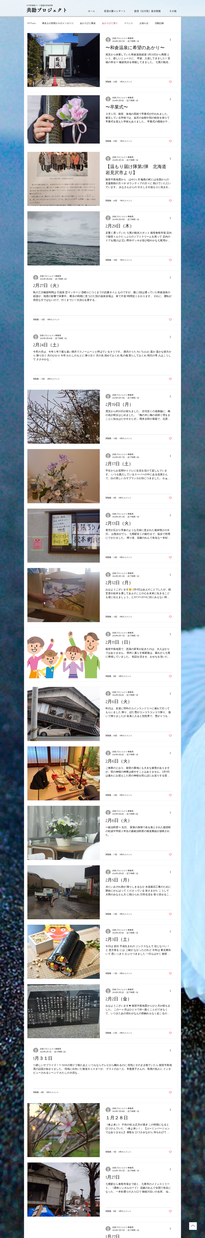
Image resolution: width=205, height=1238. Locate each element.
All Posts (31, 23)
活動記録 (159, 23)
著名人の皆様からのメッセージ (58, 23)
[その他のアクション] (171, 40)
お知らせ (143, 23)
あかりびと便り (110, 23)
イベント (128, 23)
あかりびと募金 (88, 23)
